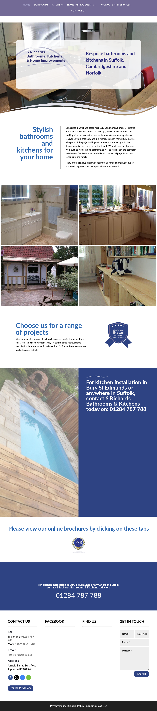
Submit (141, 673)
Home (26, 5)
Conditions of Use (96, 706)
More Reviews (21, 688)
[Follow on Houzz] (28, 677)
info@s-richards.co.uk (20, 655)
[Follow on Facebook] (10, 677)
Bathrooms (41, 5)
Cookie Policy (76, 706)
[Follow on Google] (22, 677)
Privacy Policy (58, 706)
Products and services (115, 5)
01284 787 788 (128, 409)
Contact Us (78, 11)
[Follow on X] (16, 677)
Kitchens (58, 5)
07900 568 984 (26, 644)
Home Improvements (80, 5)
